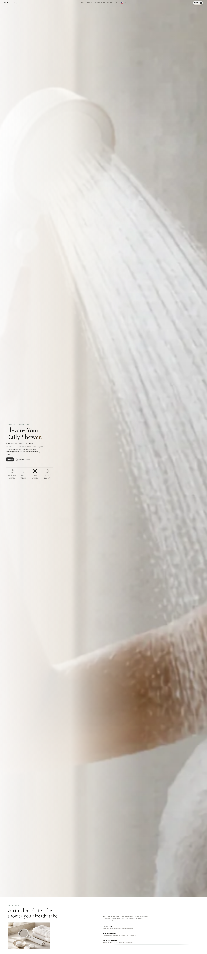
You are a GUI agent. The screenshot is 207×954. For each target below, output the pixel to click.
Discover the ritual (24, 459)
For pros (110, 3)
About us (89, 3)
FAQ (116, 3)
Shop (82, 3)
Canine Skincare (99, 3)
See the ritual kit (108, 948)
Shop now (10, 459)
